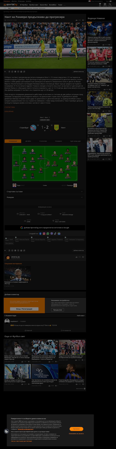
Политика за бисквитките (25, 429)
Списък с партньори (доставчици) (21, 441)
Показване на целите (76, 433)
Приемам (76, 429)
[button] (6, 431)
